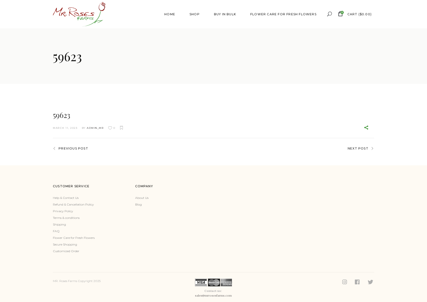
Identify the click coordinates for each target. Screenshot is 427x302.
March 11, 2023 (65, 128)
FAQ (56, 231)
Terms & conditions (66, 218)
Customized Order (66, 251)
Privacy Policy (63, 211)
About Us (142, 198)
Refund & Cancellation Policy (73, 204)
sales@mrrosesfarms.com (213, 295)
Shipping (59, 224)
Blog (138, 204)
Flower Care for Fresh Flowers (74, 238)
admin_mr (95, 128)
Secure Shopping (65, 244)
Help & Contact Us (66, 198)
